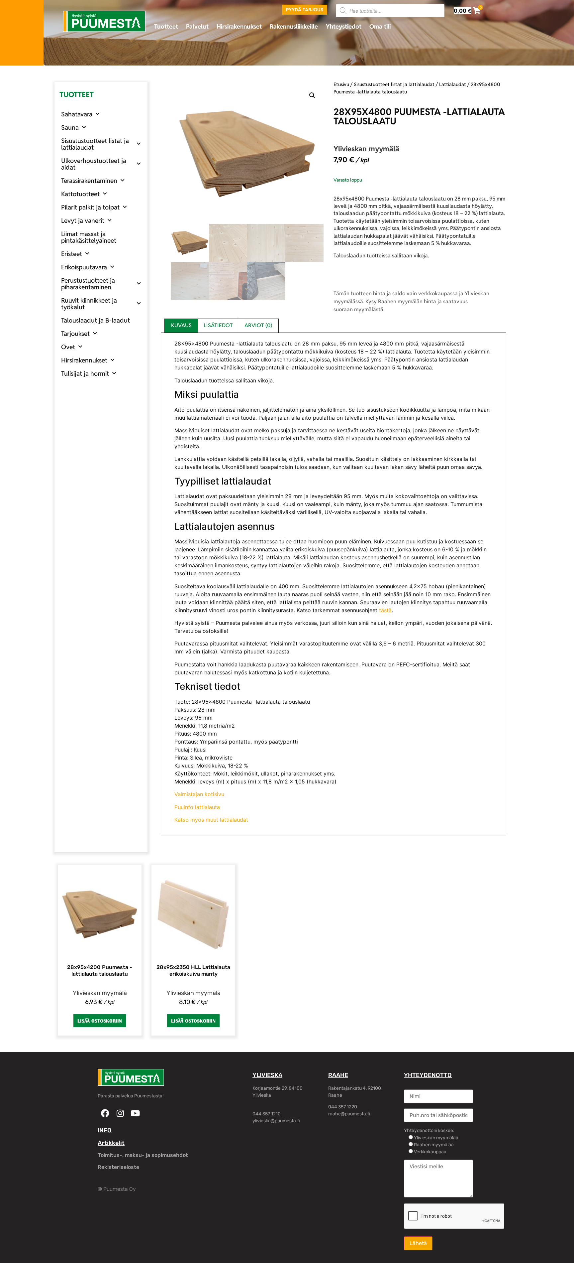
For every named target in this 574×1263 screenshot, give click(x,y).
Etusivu (341, 84)
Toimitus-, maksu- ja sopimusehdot (143, 1155)
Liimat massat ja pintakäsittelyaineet (88, 237)
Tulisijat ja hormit (85, 373)
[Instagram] (120, 1113)
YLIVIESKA (267, 1075)
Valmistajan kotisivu (199, 794)
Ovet (68, 347)
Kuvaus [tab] (181, 325)
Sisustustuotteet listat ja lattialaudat (95, 144)
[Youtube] (135, 1113)
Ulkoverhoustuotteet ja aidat (93, 164)
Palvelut (197, 26)
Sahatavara (76, 114)
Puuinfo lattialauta (197, 807)
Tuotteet (166, 26)
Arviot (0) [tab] (258, 325)
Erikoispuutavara (84, 267)
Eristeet (71, 254)
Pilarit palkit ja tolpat (90, 207)
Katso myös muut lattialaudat (211, 819)
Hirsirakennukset (239, 26)
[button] (312, 95)
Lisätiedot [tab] (218, 325)
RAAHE (338, 1075)
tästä (385, 610)
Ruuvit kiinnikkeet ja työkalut (89, 303)
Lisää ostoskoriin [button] (99, 1020)
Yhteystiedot (343, 26)
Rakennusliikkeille (294, 26)
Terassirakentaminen (89, 181)
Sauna (70, 127)
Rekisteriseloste (118, 1167)
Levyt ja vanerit (82, 220)
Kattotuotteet (80, 194)
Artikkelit (111, 1143)
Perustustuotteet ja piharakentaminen (88, 283)
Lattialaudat (452, 84)
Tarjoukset (75, 334)
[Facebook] (105, 1113)
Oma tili (380, 26)
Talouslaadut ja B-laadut (95, 320)
